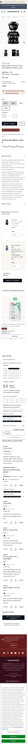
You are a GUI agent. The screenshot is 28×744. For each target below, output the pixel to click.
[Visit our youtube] (15, 653)
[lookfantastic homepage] (13, 11)
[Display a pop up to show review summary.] (14, 331)
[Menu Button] (1, 11)
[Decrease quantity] (4, 116)
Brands (9, 16)
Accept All (13, 741)
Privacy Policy (18, 727)
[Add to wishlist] (22, 124)
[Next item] (24, 317)
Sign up (13, 645)
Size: (3, 99)
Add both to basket (12, 280)
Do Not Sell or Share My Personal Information (13, 676)
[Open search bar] (4, 11)
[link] (21, 11)
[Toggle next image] (25, 32)
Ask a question (15, 74)
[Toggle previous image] (1, 32)
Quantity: (5, 112)
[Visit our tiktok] (19, 653)
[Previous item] (3, 317)
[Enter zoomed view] (24, 42)
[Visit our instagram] (11, 653)
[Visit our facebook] (4, 653)
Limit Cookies (13, 736)
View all (23, 81)
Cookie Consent (13, 673)
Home (3, 16)
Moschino (15, 16)
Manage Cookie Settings (13, 732)
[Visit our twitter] (8, 653)
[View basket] (24, 11)
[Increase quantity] (14, 116)
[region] (13, 713)
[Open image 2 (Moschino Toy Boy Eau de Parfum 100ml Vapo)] (15, 53)
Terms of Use (5, 728)
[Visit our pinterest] (23, 653)
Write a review (6, 74)
